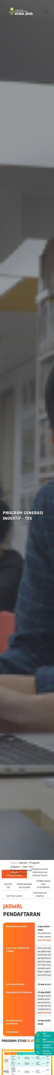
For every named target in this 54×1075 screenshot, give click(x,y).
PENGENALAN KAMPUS (40, 894)
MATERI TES (8, 886)
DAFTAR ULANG (14, 895)
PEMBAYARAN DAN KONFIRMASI (43, 884)
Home (13, 863)
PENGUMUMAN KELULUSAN (24, 886)
